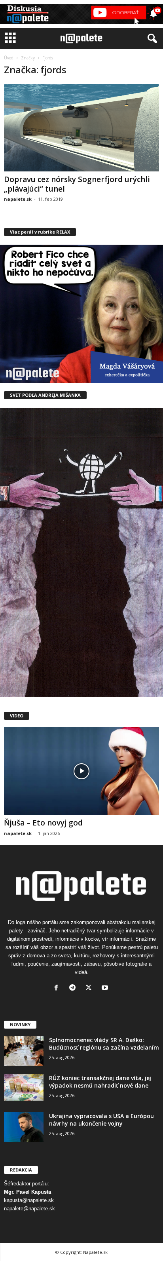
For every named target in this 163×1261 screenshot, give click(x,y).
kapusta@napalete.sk (29, 1200)
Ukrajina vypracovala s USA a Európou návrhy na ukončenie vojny (101, 1119)
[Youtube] (106, 988)
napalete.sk (18, 199)
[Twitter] (90, 988)
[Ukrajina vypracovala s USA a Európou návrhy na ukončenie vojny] (24, 1127)
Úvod (8, 58)
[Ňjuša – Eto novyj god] (81, 771)
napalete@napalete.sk (29, 1209)
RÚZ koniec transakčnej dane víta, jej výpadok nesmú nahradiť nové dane (100, 1081)
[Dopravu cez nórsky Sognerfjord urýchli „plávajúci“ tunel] (81, 127)
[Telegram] (74, 988)
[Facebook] (58, 988)
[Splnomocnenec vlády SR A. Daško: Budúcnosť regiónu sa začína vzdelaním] (24, 1051)
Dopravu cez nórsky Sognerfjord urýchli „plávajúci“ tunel (77, 184)
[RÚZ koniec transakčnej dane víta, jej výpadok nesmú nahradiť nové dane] (24, 1087)
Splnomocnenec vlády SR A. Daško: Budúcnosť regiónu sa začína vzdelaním (104, 1043)
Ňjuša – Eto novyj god (43, 823)
